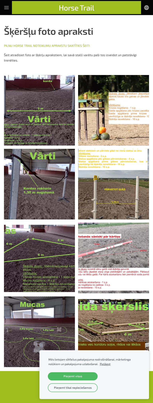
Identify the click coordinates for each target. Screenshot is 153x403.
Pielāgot (105, 364)
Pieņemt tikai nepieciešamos (73, 387)
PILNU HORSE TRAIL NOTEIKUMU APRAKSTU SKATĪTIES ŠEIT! (47, 45)
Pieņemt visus (73, 376)
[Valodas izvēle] (146, 7)
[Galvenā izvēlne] (6, 7)
